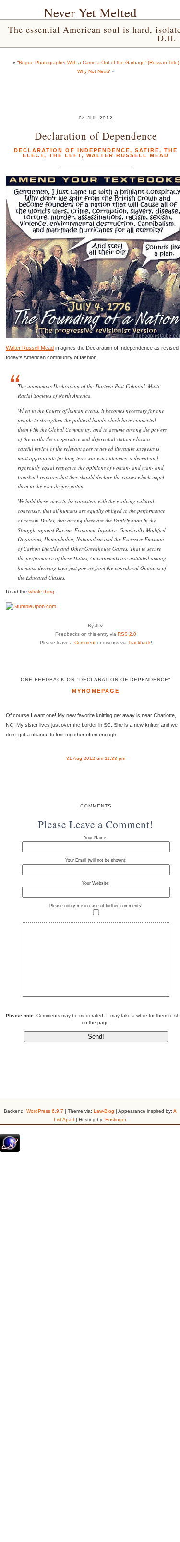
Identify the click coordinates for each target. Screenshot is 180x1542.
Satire (147, 150)
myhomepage (96, 691)
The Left (65, 155)
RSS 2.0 (127, 634)
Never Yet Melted (90, 12)
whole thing (41, 591)
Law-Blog (104, 1111)
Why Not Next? (93, 71)
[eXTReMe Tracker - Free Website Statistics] (10, 1150)
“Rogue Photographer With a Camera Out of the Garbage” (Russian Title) (98, 62)
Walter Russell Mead (127, 155)
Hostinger (115, 1119)
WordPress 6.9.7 (44, 1111)
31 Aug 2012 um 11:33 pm (95, 758)
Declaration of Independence (72, 150)
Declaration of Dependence (96, 135)
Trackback (139, 642)
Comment (85, 642)
